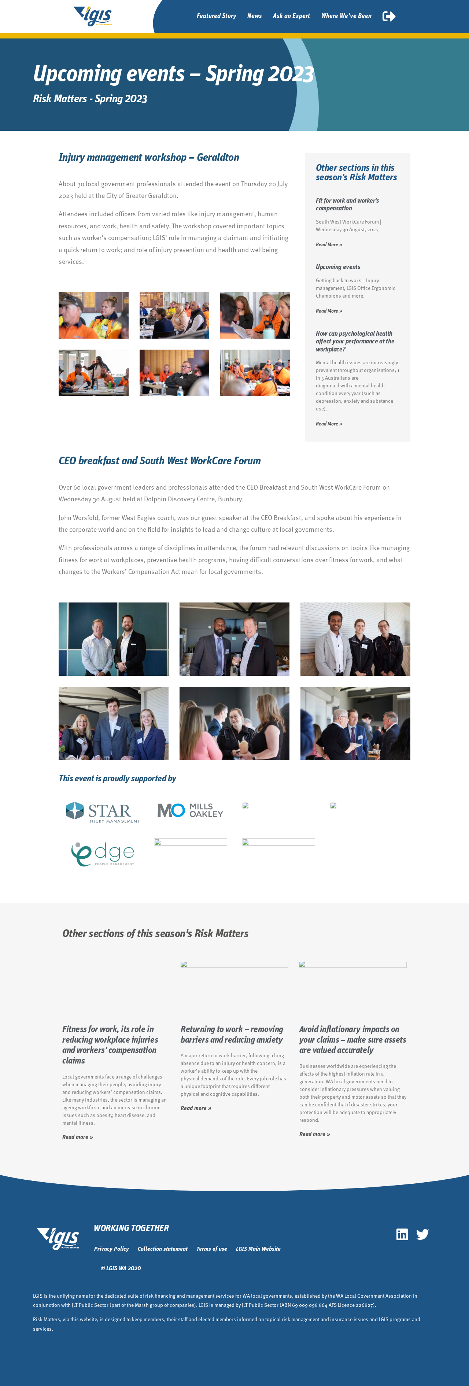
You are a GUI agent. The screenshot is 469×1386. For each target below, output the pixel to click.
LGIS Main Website (258, 1249)
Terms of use (211, 1249)
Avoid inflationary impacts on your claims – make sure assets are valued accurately (352, 1040)
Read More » (329, 245)
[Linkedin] (402, 1234)
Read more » (77, 1137)
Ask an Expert (291, 16)
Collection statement (163, 1249)
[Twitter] (422, 1234)
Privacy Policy (111, 1249)
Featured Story (216, 16)
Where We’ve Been (346, 16)
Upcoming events (338, 267)
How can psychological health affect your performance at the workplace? (355, 342)
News (254, 16)
